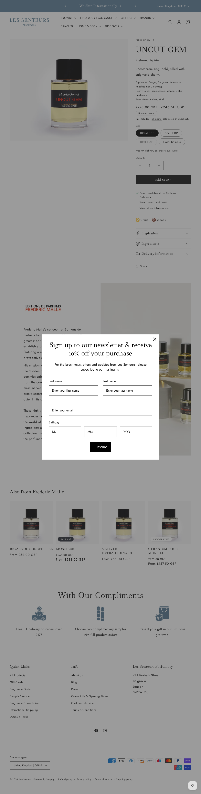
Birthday (54, 422)
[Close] (154, 339)
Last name (109, 381)
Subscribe (100, 447)
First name (55, 381)
